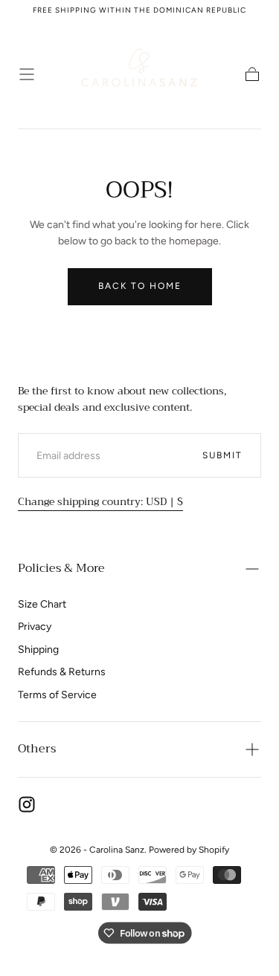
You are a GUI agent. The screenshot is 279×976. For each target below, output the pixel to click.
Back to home (140, 286)
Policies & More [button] (61, 568)
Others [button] (37, 748)
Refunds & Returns (62, 672)
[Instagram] (26, 804)
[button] (27, 74)
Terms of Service (57, 695)
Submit (222, 455)
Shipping (38, 649)
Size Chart (42, 604)
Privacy (34, 626)
